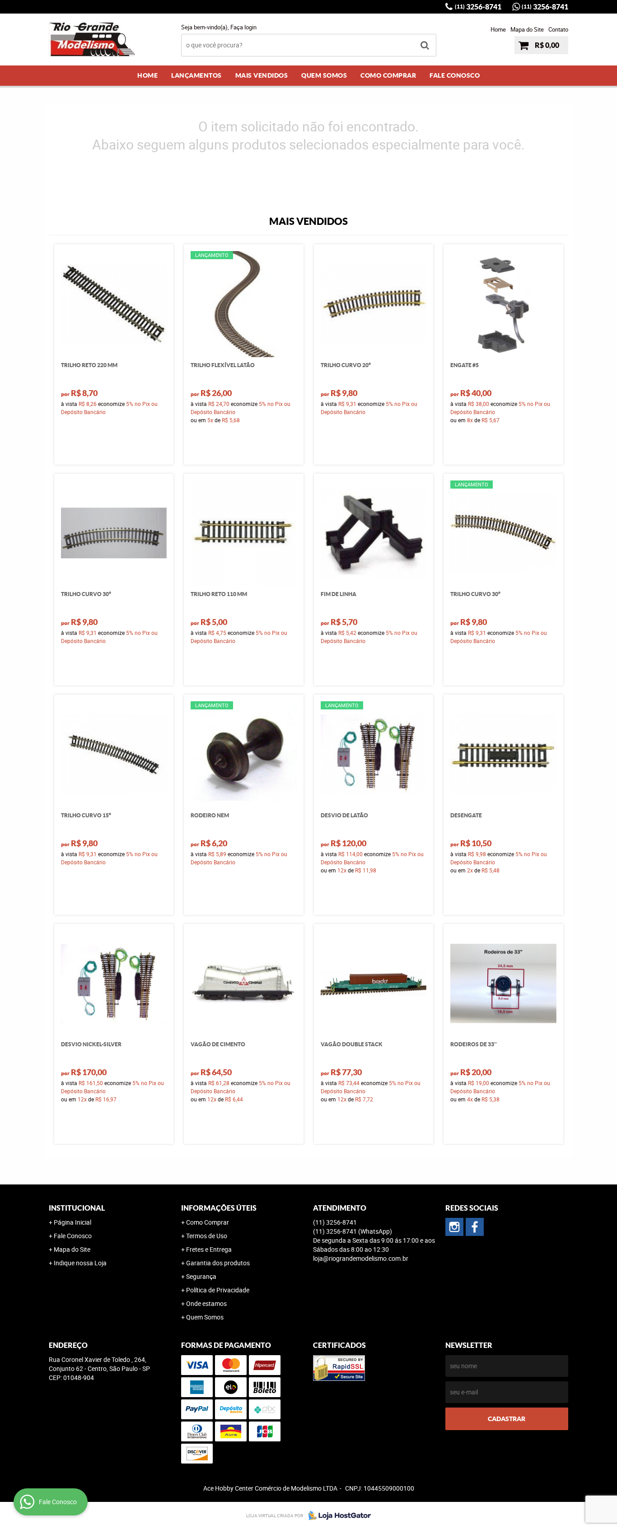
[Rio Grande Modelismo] (475, 1227)
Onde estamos (206, 1303)
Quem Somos (324, 75)
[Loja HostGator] (337, 1515)
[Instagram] (454, 1227)
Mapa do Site (527, 29)
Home (498, 29)
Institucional (77, 1208)
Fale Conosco (455, 75)
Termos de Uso (206, 1235)
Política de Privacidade (217, 1290)
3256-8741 (478, 7)
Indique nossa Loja (80, 1263)
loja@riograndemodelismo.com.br (360, 1258)
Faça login (243, 27)
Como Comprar (388, 75)
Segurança (201, 1276)
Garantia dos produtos (218, 1263)
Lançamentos (196, 75)
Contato (558, 29)
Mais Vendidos (261, 75)
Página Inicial (72, 1222)
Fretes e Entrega (209, 1249)
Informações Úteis (219, 1208)
